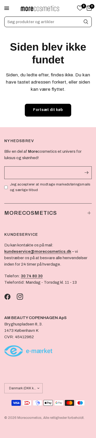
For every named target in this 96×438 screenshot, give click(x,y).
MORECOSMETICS (30, 213)
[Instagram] (23, 297)
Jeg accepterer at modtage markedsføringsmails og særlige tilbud (50, 187)
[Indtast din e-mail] (86, 172)
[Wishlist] (80, 8)
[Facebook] (10, 297)
